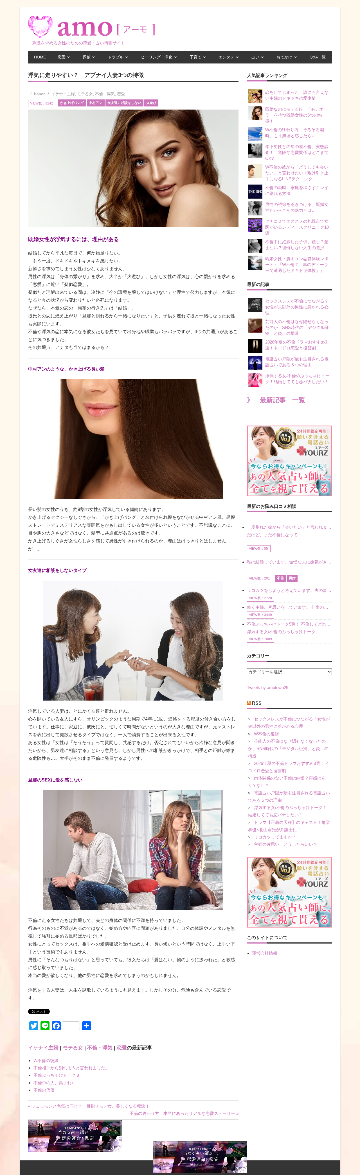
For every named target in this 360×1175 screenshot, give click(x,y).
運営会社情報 (264, 953)
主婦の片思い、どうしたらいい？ (285, 844)
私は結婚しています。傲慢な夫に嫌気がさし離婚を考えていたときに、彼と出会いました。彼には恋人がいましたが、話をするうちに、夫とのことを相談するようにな (289, 562)
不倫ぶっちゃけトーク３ (56, 1075)
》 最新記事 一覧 (276, 400)
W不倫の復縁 (45, 1060)
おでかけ (284, 57)
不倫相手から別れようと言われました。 (71, 1067)
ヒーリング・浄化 (156, 57)
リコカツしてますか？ (275, 837)
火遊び (151, 103)
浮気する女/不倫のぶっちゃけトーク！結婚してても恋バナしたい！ (297, 378)
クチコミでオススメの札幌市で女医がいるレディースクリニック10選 (297, 227)
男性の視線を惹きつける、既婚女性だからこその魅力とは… (296, 207)
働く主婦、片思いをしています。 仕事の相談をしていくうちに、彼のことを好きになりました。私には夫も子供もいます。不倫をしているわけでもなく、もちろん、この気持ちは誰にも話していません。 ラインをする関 (289, 607)
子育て (195, 57)
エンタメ (226, 57)
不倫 (280, 578)
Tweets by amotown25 (267, 687)
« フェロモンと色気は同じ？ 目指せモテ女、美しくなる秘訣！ (89, 1106)
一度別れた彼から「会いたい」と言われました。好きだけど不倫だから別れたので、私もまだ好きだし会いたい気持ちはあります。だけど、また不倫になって (289, 531)
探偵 (87, 57)
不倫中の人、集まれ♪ (53, 1082)
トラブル (115, 57)
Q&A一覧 (318, 57)
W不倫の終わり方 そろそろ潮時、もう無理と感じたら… (294, 132)
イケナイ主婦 (63, 94)
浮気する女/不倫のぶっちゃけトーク (281, 631)
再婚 (292, 578)
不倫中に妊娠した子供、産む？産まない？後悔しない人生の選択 (296, 244)
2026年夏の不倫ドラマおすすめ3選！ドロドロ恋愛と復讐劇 (296, 345)
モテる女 (85, 94)
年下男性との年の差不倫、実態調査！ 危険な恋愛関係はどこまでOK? (296, 152)
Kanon (40, 94)
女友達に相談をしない (124, 103)
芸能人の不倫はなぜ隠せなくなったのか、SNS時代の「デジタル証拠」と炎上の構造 (297, 327)
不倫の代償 (44, 1090)
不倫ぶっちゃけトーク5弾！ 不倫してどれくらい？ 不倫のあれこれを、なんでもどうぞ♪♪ (289, 624)
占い (255, 57)
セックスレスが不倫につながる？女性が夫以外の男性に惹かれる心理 (296, 307)
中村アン (95, 103)
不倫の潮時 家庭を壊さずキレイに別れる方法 (296, 190)
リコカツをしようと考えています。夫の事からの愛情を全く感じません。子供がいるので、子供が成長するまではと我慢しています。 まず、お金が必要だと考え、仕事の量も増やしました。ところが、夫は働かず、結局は (289, 590)
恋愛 (62, 57)
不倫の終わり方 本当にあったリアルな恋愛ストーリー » (184, 1113)
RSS (257, 703)
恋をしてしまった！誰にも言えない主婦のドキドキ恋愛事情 (296, 95)
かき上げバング (72, 103)
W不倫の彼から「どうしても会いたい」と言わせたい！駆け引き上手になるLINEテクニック (296, 173)
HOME (40, 57)
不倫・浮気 (105, 94)
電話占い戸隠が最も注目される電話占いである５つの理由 (296, 361)
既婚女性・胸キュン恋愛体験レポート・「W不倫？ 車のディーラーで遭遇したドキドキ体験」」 (296, 264)
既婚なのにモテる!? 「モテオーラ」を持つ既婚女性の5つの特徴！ (296, 115)
